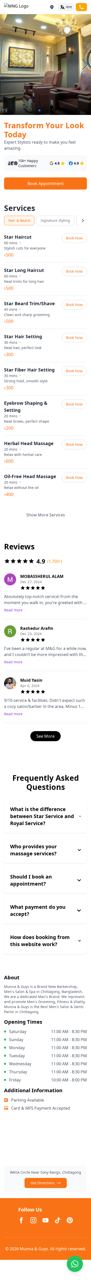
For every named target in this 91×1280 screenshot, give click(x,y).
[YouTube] (45, 1220)
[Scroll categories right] (83, 220)
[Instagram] (33, 1220)
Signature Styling (55, 220)
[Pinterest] (70, 1220)
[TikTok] (58, 1220)
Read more (13, 610)
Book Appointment (46, 183)
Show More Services (45, 515)
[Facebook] (21, 1220)
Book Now (74, 238)
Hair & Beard (19, 220)
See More (45, 736)
